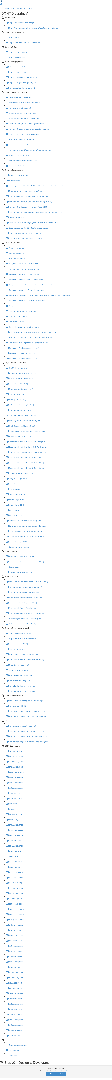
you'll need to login (64, 1071)
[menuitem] (1, 5)
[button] (1, 2)
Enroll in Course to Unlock (56, 1074)
